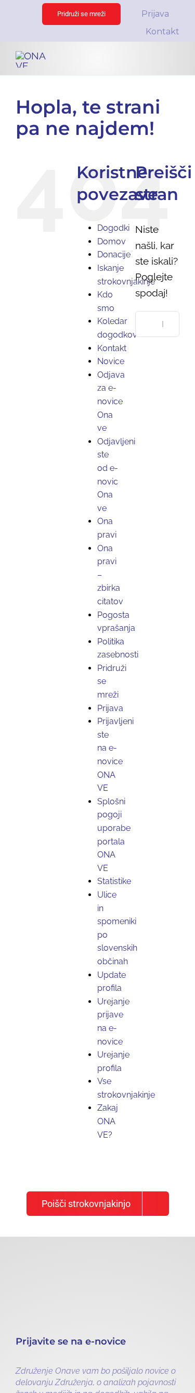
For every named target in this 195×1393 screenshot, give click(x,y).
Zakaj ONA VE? (107, 1121)
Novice (110, 361)
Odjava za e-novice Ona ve (111, 401)
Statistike (114, 881)
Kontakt (111, 348)
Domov (111, 241)
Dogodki (113, 228)
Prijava (110, 708)
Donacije (114, 254)
